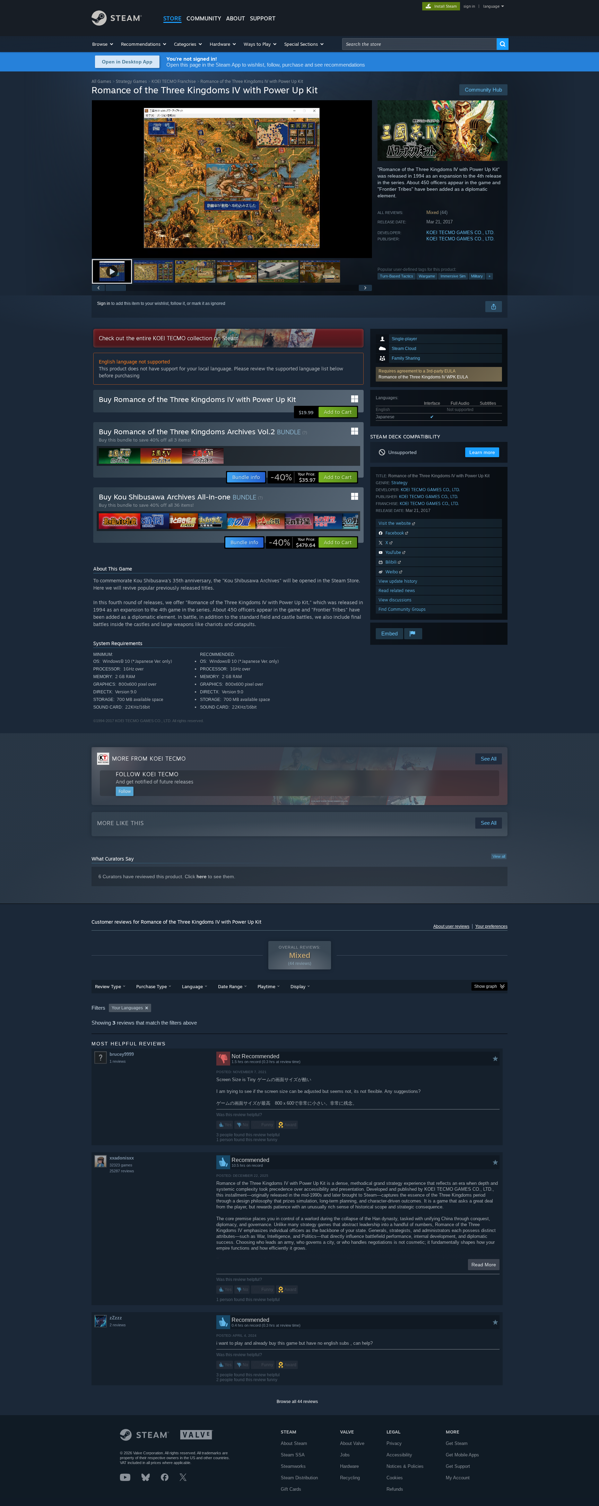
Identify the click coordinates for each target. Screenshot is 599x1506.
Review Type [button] (108, 986)
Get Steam (457, 1443)
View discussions (395, 599)
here (202, 876)
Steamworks (293, 1466)
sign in (469, 6)
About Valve (352, 1443)
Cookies (395, 1477)
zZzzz (116, 1317)
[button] (103, 44)
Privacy (394, 1443)
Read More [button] (483, 1264)
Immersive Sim (453, 276)
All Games (101, 81)
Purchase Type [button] (151, 986)
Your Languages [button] (127, 1008)
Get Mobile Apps (462, 1454)
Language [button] (192, 986)
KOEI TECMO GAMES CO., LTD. (460, 232)
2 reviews (118, 1325)
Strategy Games (131, 81)
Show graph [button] (485, 986)
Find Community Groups (402, 609)
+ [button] (489, 276)
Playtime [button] (266, 986)
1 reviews (118, 1061)
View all (499, 856)
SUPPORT (263, 18)
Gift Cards (291, 1489)
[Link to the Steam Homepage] (117, 24)
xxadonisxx (122, 1158)
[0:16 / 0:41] (232, 179)
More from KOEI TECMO (149, 758)
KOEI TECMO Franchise (173, 81)
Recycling (350, 1477)
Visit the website (395, 523)
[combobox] (419, 44)
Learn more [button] (482, 452)
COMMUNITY (203, 18)
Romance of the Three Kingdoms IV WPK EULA (423, 377)
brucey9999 (122, 1054)
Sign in (103, 303)
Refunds (395, 1489)
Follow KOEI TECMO (147, 774)
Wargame (427, 276)
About (235, 18)
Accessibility (399, 1454)
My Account (458, 1477)
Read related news (397, 590)
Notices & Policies (405, 1466)
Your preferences (491, 926)
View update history (398, 581)
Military (477, 276)
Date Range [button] (230, 986)
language (491, 6)
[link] (293, 477)
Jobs (345, 1454)
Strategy (399, 482)
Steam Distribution (299, 1477)
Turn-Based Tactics (396, 276)
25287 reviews (122, 1171)
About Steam (294, 1443)
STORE (172, 18)
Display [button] (297, 986)
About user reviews (451, 926)
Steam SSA (293, 1454)
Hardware (349, 1466)
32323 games (121, 1165)
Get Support (458, 1466)
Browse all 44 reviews (297, 1401)
